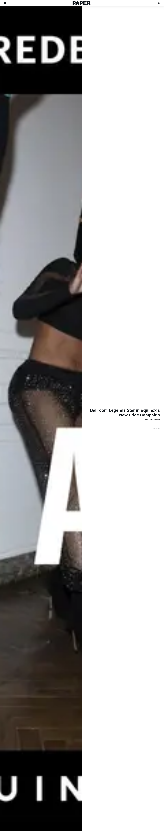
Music (51, 3)
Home (146, 419)
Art (103, 3)
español (118, 3)
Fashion (58, 3)
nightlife (110, 3)
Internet (97, 3)
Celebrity (66, 3)
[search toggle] (159, 3)
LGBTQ (151, 419)
